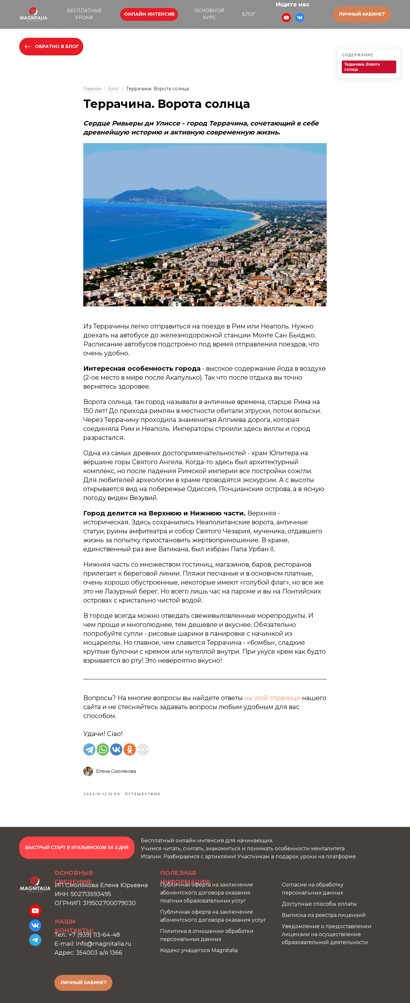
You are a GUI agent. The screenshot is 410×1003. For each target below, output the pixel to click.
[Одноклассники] (130, 749)
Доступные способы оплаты (319, 904)
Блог (113, 89)
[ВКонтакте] (116, 749)
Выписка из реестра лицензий (324, 915)
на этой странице (272, 698)
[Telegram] (89, 749)
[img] (33, 14)
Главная (92, 89)
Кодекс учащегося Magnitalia (199, 950)
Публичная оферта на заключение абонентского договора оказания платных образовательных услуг (206, 893)
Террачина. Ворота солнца (362, 66)
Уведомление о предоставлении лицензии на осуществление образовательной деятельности (327, 934)
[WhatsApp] (103, 749)
